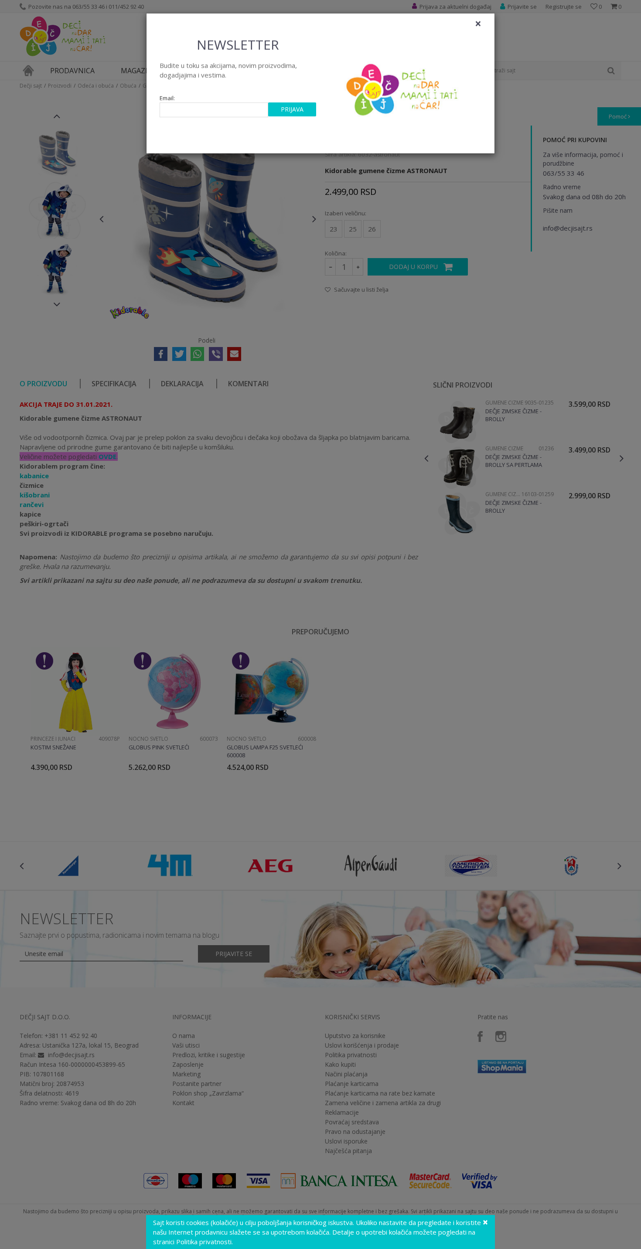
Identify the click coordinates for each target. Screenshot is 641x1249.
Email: (167, 98)
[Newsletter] (403, 87)
